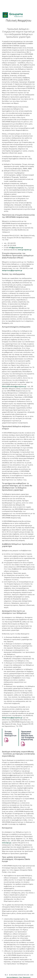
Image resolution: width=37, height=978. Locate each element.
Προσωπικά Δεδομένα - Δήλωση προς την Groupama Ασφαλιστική (27, 736)
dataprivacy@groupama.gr (12, 270)
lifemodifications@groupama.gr (14, 386)
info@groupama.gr (16, 247)
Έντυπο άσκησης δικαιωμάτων (10, 734)
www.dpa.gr (6, 843)
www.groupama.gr (25, 250)
